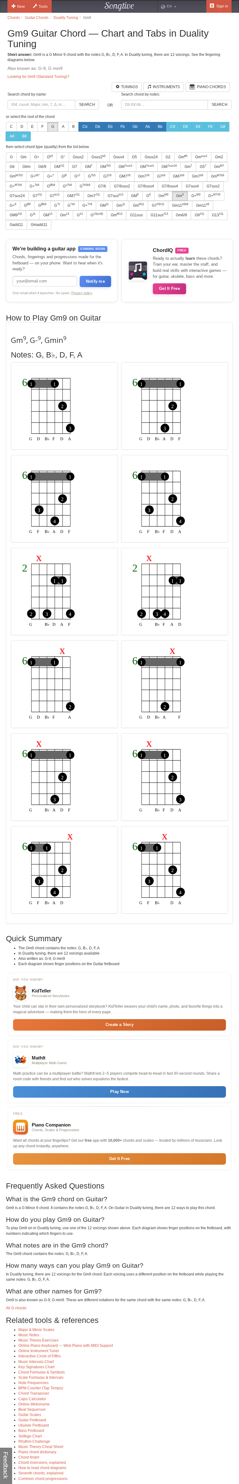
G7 (74, 166)
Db (97, 126)
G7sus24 (17, 196)
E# (198, 126)
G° (63, 157)
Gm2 (219, 157)
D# (185, 126)
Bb (160, 126)
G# (222, 126)
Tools (43, 6)
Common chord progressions (43, 1479)
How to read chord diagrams (42, 1468)
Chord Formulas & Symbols (41, 1372)
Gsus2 (78, 157)
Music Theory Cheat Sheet (40, 1447)
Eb (110, 126)
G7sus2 (213, 186)
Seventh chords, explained (40, 1473)
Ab (147, 126)
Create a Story (119, 1024)
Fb (122, 126)
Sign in (221, 6)
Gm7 (143, 176)
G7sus (115, 195)
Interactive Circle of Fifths (39, 1356)
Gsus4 (118, 157)
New (21, 6)
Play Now (119, 1091)
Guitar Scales (29, 1415)
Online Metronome (34, 1404)
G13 (217, 214)
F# (210, 126)
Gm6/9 (181, 215)
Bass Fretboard (31, 1430)
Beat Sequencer (32, 1409)
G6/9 (42, 166)
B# (24, 136)
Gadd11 (16, 225)
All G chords (16, 1308)
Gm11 (180, 205)
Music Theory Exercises (38, 1340)
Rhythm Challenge (34, 1441)
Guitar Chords (37, 18)
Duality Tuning (66, 18)
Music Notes (28, 1335)
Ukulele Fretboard (33, 1425)
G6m (26, 166)
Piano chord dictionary (37, 1452)
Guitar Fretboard (32, 1420)
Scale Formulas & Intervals (40, 1377)
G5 (134, 157)
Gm (23, 157)
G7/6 (102, 186)
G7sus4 (192, 186)
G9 (199, 214)
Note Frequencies (33, 1383)
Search (87, 104)
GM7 (124, 176)
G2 (168, 157)
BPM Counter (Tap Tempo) (40, 1388)
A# (12, 136)
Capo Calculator (32, 1399)
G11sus (136, 215)
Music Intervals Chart (36, 1362)
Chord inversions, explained (42, 1462)
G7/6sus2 (122, 186)
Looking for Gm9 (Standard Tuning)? (38, 76)
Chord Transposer (33, 1393)
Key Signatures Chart (36, 1367)
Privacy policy (81, 293)
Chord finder (29, 1457)
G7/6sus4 (146, 186)
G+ (36, 157)
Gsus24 (151, 157)
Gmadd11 (39, 225)
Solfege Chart (30, 1436)
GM (59, 166)
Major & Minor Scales (36, 1330)
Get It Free (169, 288)
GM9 (16, 214)
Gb (135, 126)
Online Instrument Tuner (38, 1351)
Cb (84, 126)
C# (172, 126)
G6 (12, 166)
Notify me (95, 281)
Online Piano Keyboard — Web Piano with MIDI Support (65, 1345)
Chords (13, 18)
